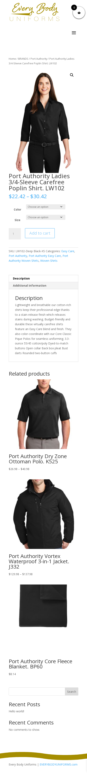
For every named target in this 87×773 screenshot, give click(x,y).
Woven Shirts (48, 261)
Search (71, 692)
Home (12, 58)
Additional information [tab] (29, 285)
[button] (71, 75)
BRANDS (23, 58)
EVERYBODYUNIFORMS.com (58, 764)
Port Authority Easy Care (45, 256)
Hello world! (16, 711)
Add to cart (39, 233)
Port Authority (39, 58)
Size (17, 220)
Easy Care (67, 251)
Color (17, 209)
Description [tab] (21, 278)
